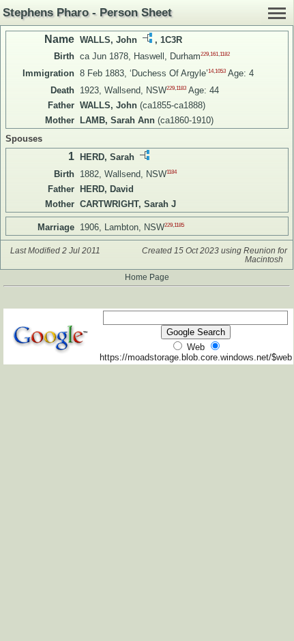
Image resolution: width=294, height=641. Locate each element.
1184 (171, 171)
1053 (220, 71)
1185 (179, 224)
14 (211, 71)
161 (214, 54)
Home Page (147, 276)
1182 (225, 54)
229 (205, 54)
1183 (181, 88)
